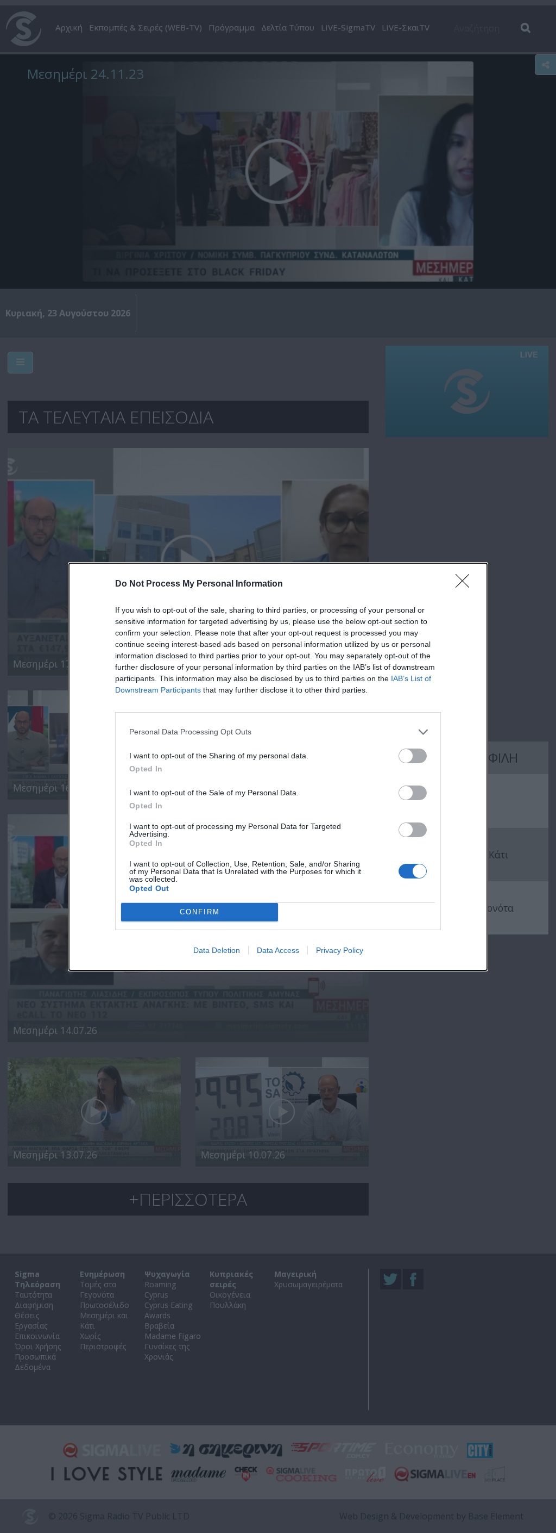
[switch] (413, 756)
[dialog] (278, 766)
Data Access (278, 950)
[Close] (466, 584)
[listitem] (278, 732)
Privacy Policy (339, 950)
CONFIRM (200, 912)
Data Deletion (216, 950)
